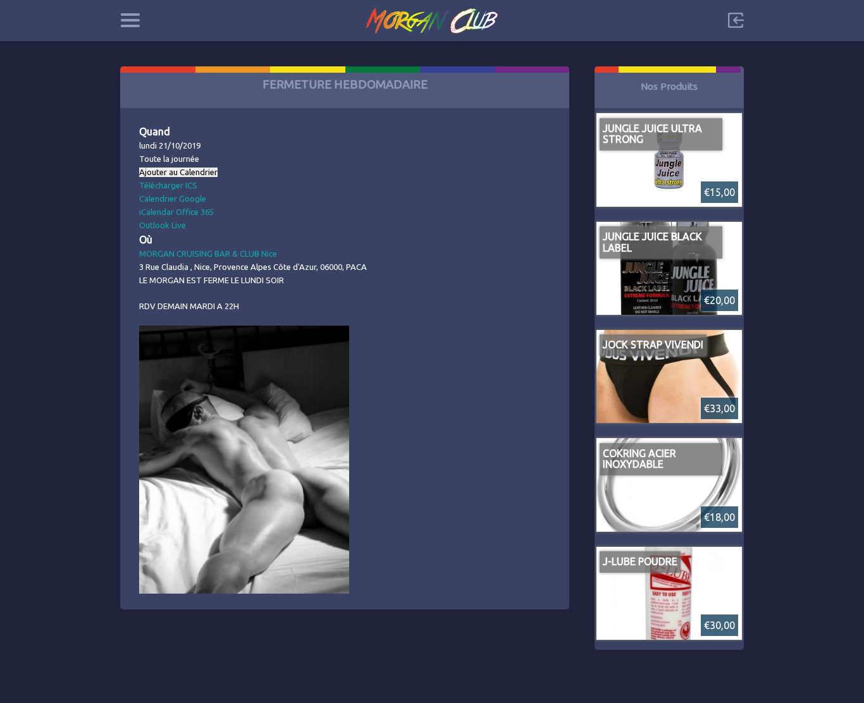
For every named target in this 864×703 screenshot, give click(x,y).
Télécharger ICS (168, 185)
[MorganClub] (432, 20)
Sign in (735, 20)
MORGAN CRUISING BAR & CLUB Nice (208, 253)
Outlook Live (162, 225)
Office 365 (195, 211)
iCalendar (156, 211)
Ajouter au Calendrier (178, 172)
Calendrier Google (172, 198)
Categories (130, 20)
